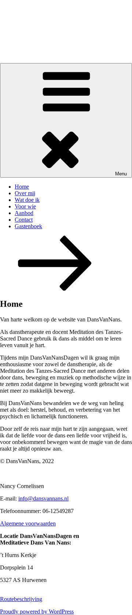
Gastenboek (28, 226)
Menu (121, 174)
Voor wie (25, 206)
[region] (66, 31)
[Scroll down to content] (55, 288)
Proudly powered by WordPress (37, 611)
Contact (24, 219)
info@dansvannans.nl (43, 498)
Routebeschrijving (21, 599)
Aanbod (24, 213)
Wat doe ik (27, 200)
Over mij (25, 193)
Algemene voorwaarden (28, 523)
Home (22, 186)
